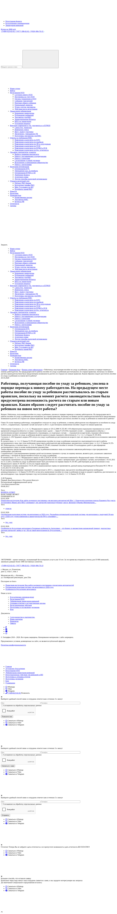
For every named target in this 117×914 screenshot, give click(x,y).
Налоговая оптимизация (19, 167)
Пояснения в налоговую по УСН (27, 146)
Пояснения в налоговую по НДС (27, 140)
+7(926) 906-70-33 (36, 31)
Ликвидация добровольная (20, 111)
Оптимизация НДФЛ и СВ (25, 173)
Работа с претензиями (23, 165)
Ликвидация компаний (14, 25)
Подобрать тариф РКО (23, 189)
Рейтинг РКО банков (23, 183)
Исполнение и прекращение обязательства (31, 163)
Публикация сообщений (24, 115)
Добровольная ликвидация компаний (24, 601)
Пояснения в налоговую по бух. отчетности (32, 150)
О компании (10, 683)
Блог (12, 609)
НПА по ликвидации (23, 121)
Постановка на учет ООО (25, 97)
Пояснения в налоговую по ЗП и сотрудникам (33, 144)
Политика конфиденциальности (13, 645)
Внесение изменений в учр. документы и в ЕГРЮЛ (30, 126)
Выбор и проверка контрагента (27, 154)
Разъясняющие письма (23, 197)
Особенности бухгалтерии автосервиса (16, 528)
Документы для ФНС (23, 117)
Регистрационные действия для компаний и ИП (24, 675)
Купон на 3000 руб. (8, 29)
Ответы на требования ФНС (21, 138)
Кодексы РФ (19, 202)
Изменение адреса (22, 130)
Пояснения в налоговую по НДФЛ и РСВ (31, 148)
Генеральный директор (24, 105)
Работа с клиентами (22, 158)
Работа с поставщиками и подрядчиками (30, 156)
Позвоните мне (7, 716)
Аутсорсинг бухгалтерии (15, 669)
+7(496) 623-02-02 (8, 31)
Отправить (5, 815)
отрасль (8, 508)
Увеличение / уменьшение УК (26, 134)
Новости (13, 191)
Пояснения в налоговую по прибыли (29, 142)
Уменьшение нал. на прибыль (26, 171)
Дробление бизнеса (22, 175)
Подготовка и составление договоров (24, 607)
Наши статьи (15, 89)
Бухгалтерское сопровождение (17, 23)
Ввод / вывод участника (24, 132)
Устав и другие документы (25, 107)
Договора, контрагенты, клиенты (23, 152)
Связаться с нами (8, 766)
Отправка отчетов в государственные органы (27, 603)
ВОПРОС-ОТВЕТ (8, 492)
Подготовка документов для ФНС (28, 136)
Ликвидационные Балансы (25, 119)
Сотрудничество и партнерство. (22, 617)
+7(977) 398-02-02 (22, 31)
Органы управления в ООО (25, 99)
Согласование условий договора (27, 160)
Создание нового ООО (24, 95)
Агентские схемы (21, 177)
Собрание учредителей (24, 101)
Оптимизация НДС (22, 169)
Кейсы (12, 91)
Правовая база (15, 195)
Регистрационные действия (21, 605)
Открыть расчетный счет (19, 181)
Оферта (13, 623)
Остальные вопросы (22, 123)
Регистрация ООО (17, 93)
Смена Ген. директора (23, 128)
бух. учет (8, 522)
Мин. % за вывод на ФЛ (24, 187)
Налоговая (14, 193)
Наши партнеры (16, 619)
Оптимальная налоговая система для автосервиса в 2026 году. (25, 514)
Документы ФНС (21, 199)
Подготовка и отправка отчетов (17, 677)
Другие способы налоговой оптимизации (31, 179)
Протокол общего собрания (25, 103)
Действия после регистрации (26, 109)
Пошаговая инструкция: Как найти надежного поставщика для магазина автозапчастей (35, 500)
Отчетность (14, 204)
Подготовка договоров (14, 679)
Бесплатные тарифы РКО (24, 185)
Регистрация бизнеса (13, 21)
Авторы (13, 206)
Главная (8, 666)
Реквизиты (14, 621)
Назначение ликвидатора (24, 113)
